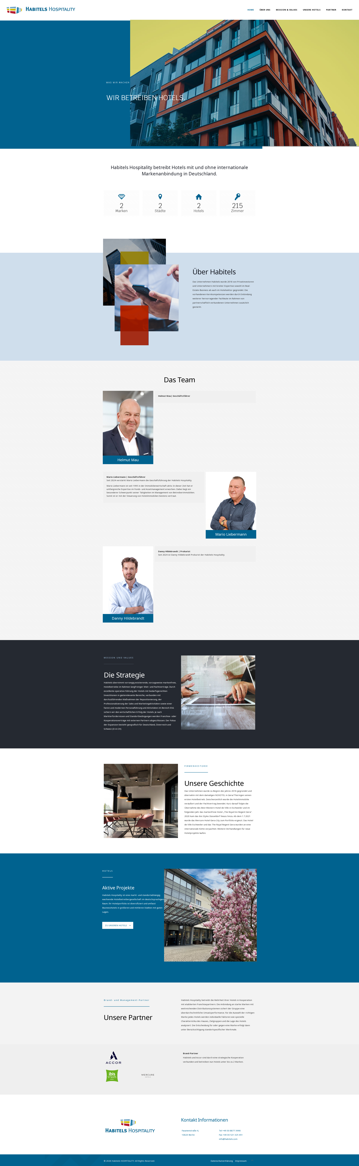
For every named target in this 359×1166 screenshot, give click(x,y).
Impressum (241, 1160)
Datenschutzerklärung (222, 1160)
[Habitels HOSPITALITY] (40, 10)
